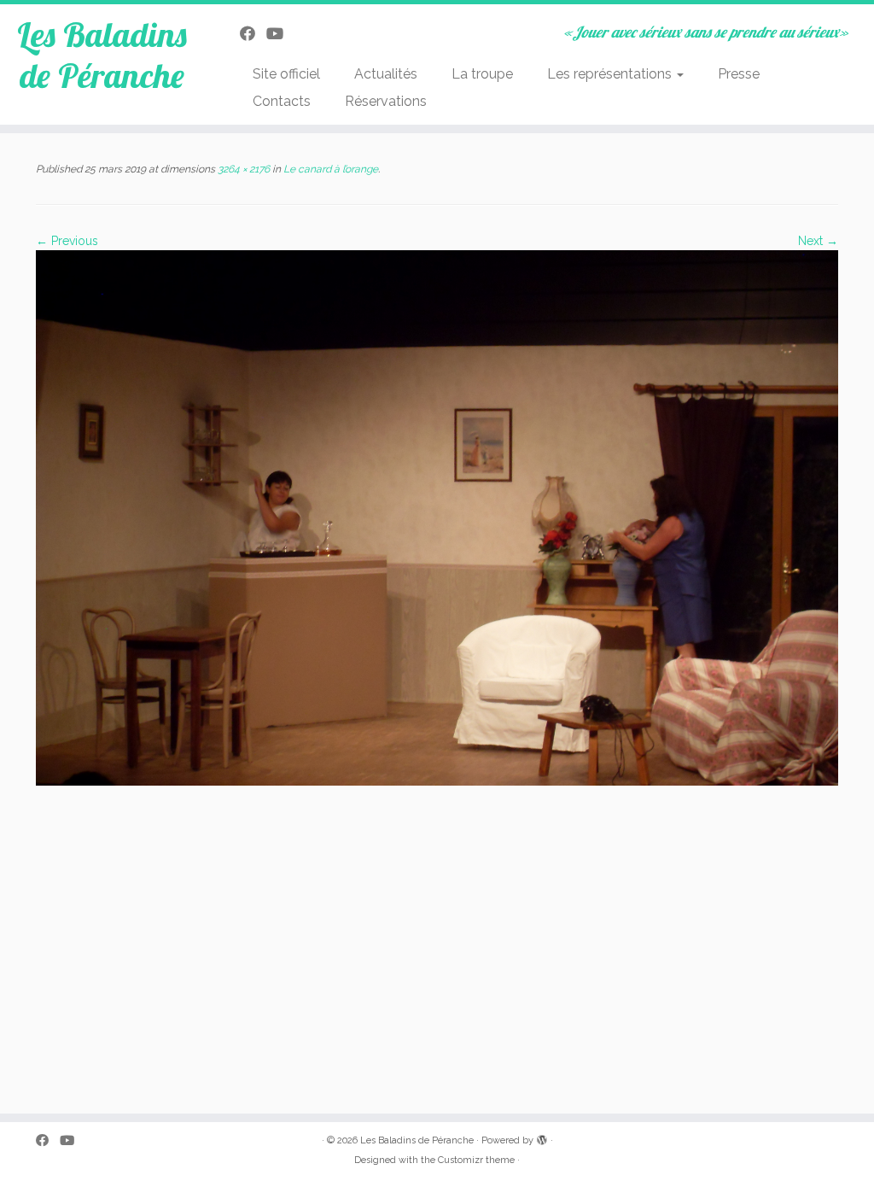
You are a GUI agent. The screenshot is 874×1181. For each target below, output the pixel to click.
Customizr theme (476, 1160)
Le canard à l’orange (329, 169)
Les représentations (611, 74)
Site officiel (286, 74)
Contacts (282, 101)
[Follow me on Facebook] (253, 34)
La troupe (482, 74)
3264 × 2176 (242, 169)
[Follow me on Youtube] (280, 34)
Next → (818, 241)
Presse (739, 74)
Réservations (386, 101)
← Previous (67, 241)
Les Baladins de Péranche (102, 55)
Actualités (385, 74)
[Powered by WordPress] (542, 1137)
